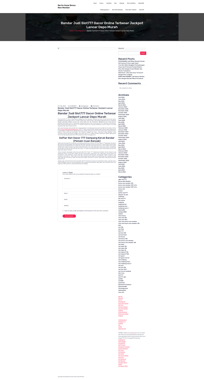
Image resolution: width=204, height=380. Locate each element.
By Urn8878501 (72, 106)
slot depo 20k (122, 248)
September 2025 (123, 114)
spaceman (121, 282)
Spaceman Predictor (124, 284)
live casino (121, 200)
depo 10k (120, 298)
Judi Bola (108, 3)
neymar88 (121, 210)
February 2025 (123, 128)
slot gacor (121, 256)
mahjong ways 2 (123, 208)
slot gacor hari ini (123, 258)
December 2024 (123, 132)
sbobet (120, 214)
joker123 (141, 9)
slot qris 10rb (122, 269)
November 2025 (123, 111)
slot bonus (121, 237)
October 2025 (122, 112)
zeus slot (121, 292)
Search (121, 48)
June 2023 (121, 166)
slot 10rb (121, 229)
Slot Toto (121, 273)
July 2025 (121, 118)
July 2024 (121, 141)
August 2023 (122, 162)
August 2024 (122, 139)
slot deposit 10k (123, 252)
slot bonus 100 (122, 238)
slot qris (121, 265)
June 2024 (121, 143)
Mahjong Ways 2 (104, 9)
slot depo (121, 244)
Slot (115, 3)
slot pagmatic (122, 301)
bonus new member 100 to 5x (127, 187)
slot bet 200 (122, 233)
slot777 (120, 275)
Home (95, 3)
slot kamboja (121, 352)
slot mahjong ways (124, 261)
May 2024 (121, 145)
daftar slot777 (123, 193)
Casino (101, 3)
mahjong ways (122, 206)
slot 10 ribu (121, 354)
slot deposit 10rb (123, 254)
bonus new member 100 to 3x (127, 185)
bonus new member (123, 303)
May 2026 (121, 101)
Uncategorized (80, 31)
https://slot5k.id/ (122, 312)
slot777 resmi (121, 345)
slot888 (120, 281)
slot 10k (120, 227)
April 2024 (121, 147)
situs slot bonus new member (127, 221)
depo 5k (120, 296)
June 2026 (121, 99)
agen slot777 (122, 179)
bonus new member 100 (125, 183)
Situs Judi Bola (131, 3)
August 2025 (122, 116)
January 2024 (122, 153)
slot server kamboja (124, 271)
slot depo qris (121, 361)
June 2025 (121, 120)
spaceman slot (122, 328)
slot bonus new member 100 (127, 242)
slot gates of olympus (124, 347)
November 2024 (123, 133)
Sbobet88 (141, 3)
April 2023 (121, 170)
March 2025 (122, 126)
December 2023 (123, 155)
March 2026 (122, 105)
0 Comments (95, 106)
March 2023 (122, 172)
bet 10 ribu (121, 350)
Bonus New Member (124, 181)
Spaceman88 (122, 286)
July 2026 (121, 97)
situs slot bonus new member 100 (128, 223)
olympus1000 (122, 212)
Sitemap (122, 3)
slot (119, 325)
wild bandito (122, 290)
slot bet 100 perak (123, 348)
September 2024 (123, 137)
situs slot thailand (123, 307)
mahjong (121, 202)
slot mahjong (122, 260)
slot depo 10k (122, 246)
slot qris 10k (122, 267)
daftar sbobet (122, 341)
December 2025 (123, 109)
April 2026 (121, 103)
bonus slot (121, 189)
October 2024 (122, 135)
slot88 (120, 279)
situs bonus (122, 216)
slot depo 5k (122, 250)
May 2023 (121, 168)
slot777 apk (122, 277)
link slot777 (122, 198)
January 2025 (122, 130)
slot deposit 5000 (123, 366)
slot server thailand (123, 355)
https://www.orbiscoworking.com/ (70, 129)
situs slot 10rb (122, 219)
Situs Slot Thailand (131, 9)
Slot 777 (121, 231)
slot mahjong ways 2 (124, 263)
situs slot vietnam (123, 308)
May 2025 (121, 122)
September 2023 (123, 160)
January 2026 (122, 107)
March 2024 (122, 149)
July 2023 (121, 164)
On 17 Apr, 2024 (62, 106)
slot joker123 (121, 343)
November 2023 (123, 156)
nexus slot (121, 357)
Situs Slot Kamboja (117, 9)
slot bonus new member (125, 240)
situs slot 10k (122, 217)
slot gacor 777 (122, 321)
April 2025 (121, 124)
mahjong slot (122, 204)
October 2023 (122, 158)
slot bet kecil (122, 235)
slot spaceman (122, 359)
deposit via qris (123, 194)
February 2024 (123, 151)
